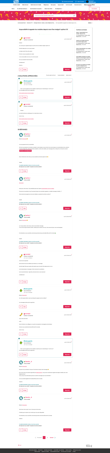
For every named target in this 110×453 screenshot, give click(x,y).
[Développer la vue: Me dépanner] (62, 9)
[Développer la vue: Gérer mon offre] (53, 9)
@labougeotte (39, 372)
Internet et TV (30, 22)
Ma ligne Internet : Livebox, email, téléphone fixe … (44, 22)
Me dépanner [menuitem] (58, 8)
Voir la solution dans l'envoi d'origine (26, 93)
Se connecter (94, 8)
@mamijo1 (24, 138)
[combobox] (55, 15)
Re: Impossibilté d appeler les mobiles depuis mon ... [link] (66, 22)
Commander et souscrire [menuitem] (36, 8)
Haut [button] (20, 445)
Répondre (67, 69)
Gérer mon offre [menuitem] (48, 8)
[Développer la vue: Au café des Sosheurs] (28, 9)
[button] (20, 69)
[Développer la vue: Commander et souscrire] (42, 9)
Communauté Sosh (22, 22)
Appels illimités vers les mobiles (47, 188)
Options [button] (89, 22)
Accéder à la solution (46, 34)
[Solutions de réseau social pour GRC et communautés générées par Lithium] (89, 445)
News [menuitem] (13, 8)
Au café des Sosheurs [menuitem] (22, 8)
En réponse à (28, 84)
